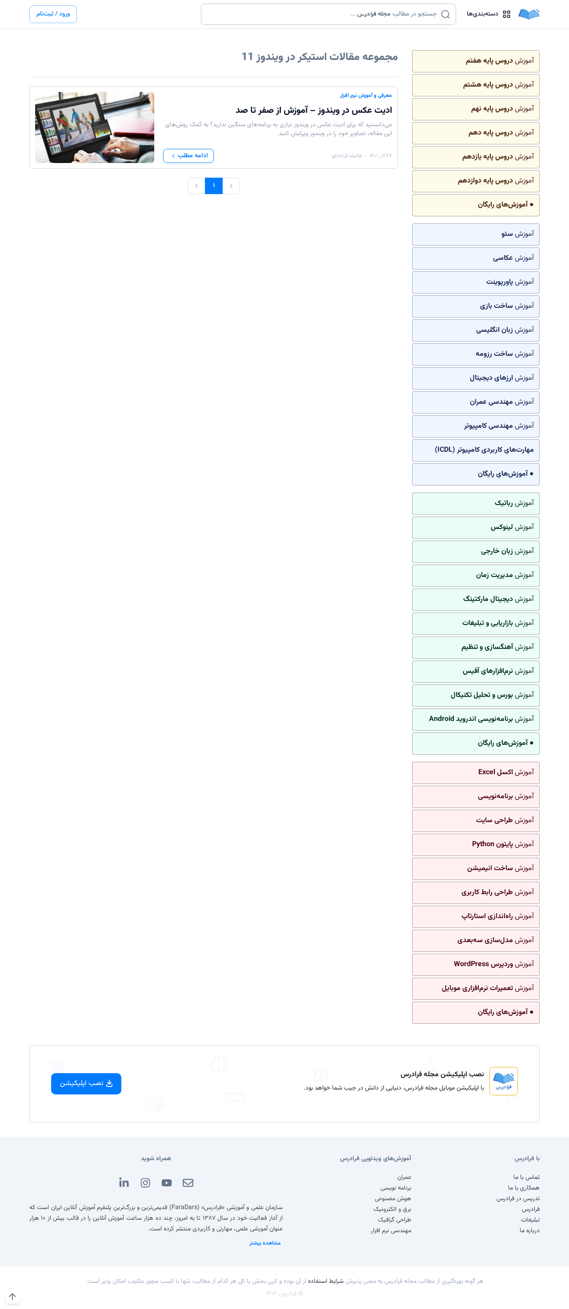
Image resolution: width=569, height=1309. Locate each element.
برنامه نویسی (396, 1188)
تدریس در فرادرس (518, 1199)
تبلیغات (530, 1220)
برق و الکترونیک (392, 1209)
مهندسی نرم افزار (391, 1231)
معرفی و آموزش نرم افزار (366, 95)
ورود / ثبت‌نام (53, 14)
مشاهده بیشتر (265, 1243)
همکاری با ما (524, 1188)
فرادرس (531, 1209)
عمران (404, 1177)
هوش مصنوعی (393, 1199)
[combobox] (323, 14)
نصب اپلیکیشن (82, 1083)
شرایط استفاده (326, 1281)
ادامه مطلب (193, 156)
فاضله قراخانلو (346, 155)
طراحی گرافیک (394, 1220)
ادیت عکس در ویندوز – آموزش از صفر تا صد (314, 110)
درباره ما (530, 1231)
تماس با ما (526, 1177)
